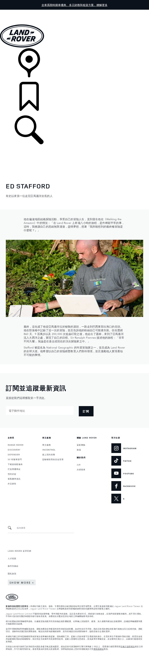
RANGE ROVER (15, 444)
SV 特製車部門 (15, 459)
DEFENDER (14, 454)
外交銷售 (12, 483)
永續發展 (81, 469)
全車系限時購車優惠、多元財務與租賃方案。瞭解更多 (75, 5)
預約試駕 (12, 473)
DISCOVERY (14, 449)
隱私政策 (12, 573)
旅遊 (79, 449)
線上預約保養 (48, 454)
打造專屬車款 (14, 468)
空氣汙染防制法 (127, 646)
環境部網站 (99, 648)
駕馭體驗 (81, 444)
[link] (74, 65)
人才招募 (12, 558)
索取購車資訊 (14, 478)
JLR (79, 464)
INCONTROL (48, 449)
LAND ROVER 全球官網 (19, 550)
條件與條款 (13, 565)
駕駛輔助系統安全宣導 (53, 459)
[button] (74, 11)
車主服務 (46, 444)
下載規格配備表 (15, 464)
